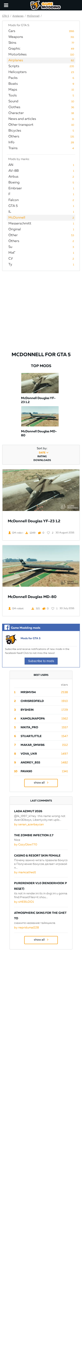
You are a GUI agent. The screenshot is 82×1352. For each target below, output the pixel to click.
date (42, 453)
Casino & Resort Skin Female (37, 855)
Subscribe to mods (41, 661)
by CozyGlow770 (25, 844)
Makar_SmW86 (33, 745)
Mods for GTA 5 (31, 638)
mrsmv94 (28, 692)
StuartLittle (31, 736)
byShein (27, 709)
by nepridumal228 (26, 927)
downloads (42, 460)
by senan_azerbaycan (29, 824)
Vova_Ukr (29, 753)
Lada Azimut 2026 (28, 811)
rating (42, 456)
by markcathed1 (25, 872)
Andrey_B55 (30, 762)
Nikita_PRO (29, 727)
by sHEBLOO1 (24, 901)
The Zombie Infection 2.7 (33, 835)
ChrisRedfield (32, 701)
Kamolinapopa (33, 718)
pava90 (26, 771)
